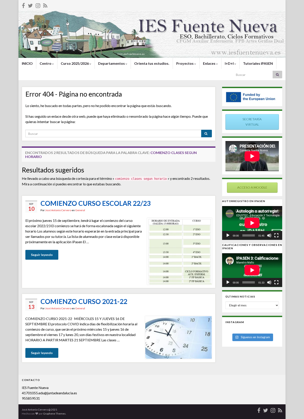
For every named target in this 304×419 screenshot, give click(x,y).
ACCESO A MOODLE (252, 187)
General (80, 210)
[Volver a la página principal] (152, 34)
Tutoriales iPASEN (258, 63)
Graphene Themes (54, 413)
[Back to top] (294, 409)
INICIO (27, 63)
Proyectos (185, 63)
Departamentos (112, 63)
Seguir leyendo (42, 255)
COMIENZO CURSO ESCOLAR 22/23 (96, 203)
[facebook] (23, 5)
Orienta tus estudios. (151, 63)
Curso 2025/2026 (75, 63)
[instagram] (38, 5)
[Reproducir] (228, 235)
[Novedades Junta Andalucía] (45, 5)
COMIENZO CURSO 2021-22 (84, 301)
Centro (46, 63)
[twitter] (30, 5)
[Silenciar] (269, 235)
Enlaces (209, 63)
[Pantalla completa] (276, 235)
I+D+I (229, 63)
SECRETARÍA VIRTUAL (252, 121)
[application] (252, 223)
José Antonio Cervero (58, 210)
